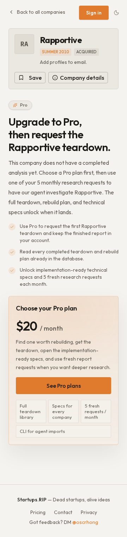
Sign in (94, 13)
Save (35, 77)
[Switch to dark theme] (116, 13)
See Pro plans (64, 385)
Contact (63, 512)
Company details (82, 77)
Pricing (38, 512)
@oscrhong (85, 522)
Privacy (89, 512)
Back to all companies (41, 12)
